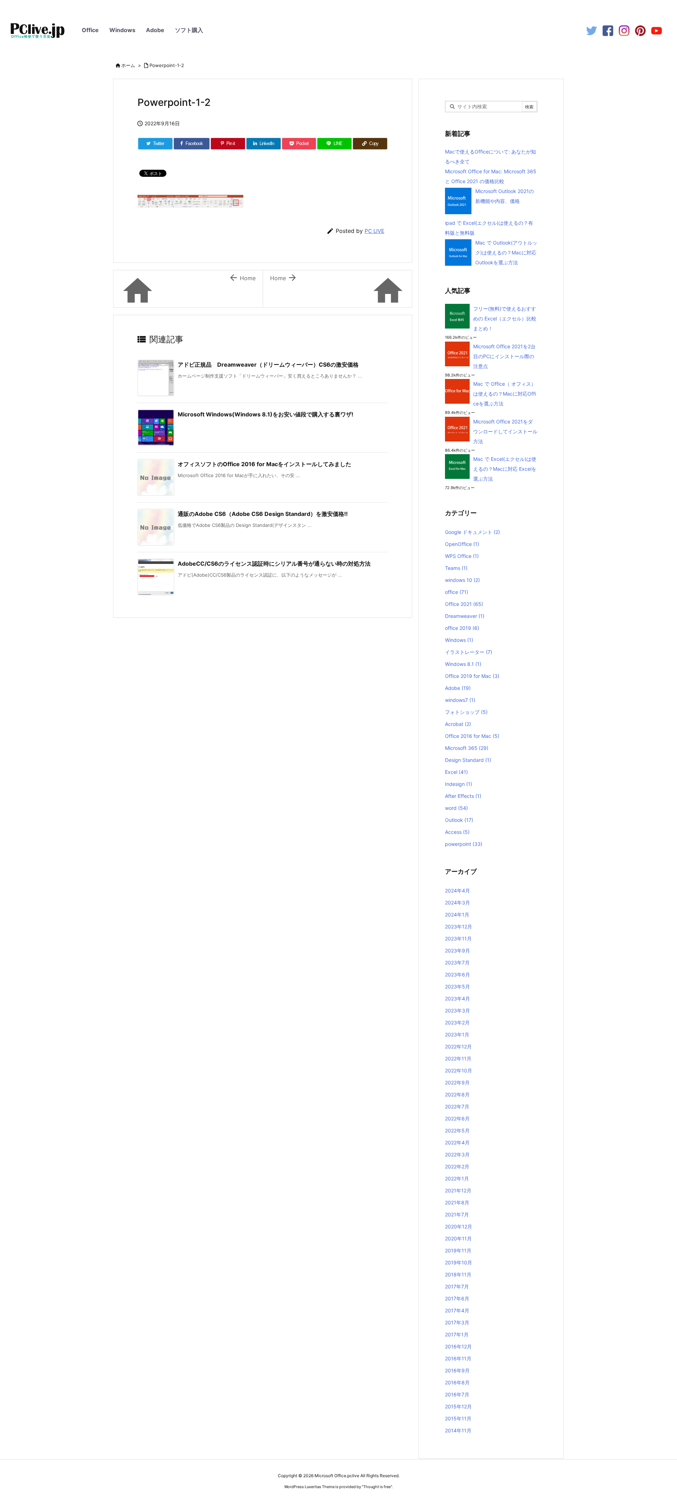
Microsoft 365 (466, 748)
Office (90, 30)
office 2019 (462, 628)
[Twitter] (591, 30)
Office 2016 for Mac (472, 736)
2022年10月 (458, 1070)
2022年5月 (457, 1130)
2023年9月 (457, 950)
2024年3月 (457, 903)
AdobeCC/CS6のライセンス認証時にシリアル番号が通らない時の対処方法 (274, 563)
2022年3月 (457, 1154)
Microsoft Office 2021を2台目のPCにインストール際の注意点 (504, 356)
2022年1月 (457, 1178)
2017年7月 (457, 1286)
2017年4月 (457, 1310)
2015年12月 (458, 1406)
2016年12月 (458, 1346)
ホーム (128, 65)
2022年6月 (457, 1118)
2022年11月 (458, 1058)
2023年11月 (458, 938)
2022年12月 (458, 1046)
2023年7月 (457, 962)
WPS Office (462, 556)
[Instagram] (624, 30)
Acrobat (458, 724)
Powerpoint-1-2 (167, 65)
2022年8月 (457, 1094)
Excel (456, 772)
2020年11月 (458, 1238)
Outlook (459, 820)
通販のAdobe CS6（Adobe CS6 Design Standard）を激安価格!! (263, 513)
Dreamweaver (464, 616)
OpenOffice (462, 544)
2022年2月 (457, 1166)
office (456, 592)
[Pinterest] (640, 30)
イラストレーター (468, 652)
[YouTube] (656, 30)
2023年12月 (458, 927)
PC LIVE (374, 231)
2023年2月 (457, 1022)
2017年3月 (457, 1322)
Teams (456, 568)
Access (457, 832)
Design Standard (468, 760)
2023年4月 (457, 998)
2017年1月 (457, 1334)
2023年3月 (457, 1010)
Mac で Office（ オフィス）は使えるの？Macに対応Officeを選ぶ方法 (504, 394)
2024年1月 (457, 915)
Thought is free (377, 1486)
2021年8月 (457, 1202)
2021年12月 (458, 1190)
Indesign (458, 784)
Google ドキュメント (472, 532)
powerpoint (463, 844)
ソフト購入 (189, 30)
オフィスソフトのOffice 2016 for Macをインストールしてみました (264, 464)
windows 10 (462, 580)
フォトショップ (466, 712)
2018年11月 (458, 1274)
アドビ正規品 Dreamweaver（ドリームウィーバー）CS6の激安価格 (268, 364)
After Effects (463, 796)
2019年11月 (458, 1250)
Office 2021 (464, 604)
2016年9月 (457, 1370)
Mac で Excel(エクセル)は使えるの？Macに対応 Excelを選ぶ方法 (504, 469)
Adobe (155, 30)
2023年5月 (457, 986)
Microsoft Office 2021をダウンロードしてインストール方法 (505, 431)
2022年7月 (457, 1106)
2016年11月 (458, 1358)
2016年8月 (457, 1382)
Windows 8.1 (463, 664)
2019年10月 (458, 1262)
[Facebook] (608, 30)
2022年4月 (457, 1142)
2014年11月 (458, 1430)
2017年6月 (457, 1298)
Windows (122, 30)
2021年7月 (457, 1214)
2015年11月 (458, 1418)
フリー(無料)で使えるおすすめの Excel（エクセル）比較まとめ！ (504, 318)
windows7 (460, 700)
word (456, 808)
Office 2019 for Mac (472, 676)
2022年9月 (457, 1082)
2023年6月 (457, 974)
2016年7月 (457, 1394)
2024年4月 (457, 891)
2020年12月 (458, 1226)
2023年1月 (457, 1034)
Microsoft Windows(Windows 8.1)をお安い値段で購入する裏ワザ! (265, 414)
